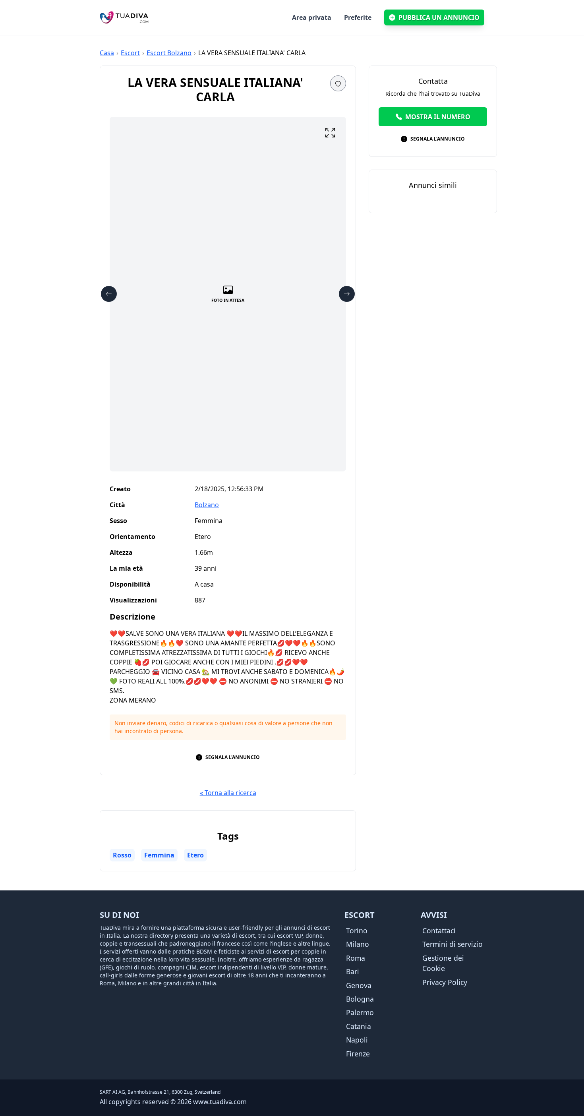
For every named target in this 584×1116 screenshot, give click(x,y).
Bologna (360, 999)
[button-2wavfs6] (347, 294)
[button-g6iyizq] (330, 132)
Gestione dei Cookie (443, 963)
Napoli (357, 1040)
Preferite (357, 17)
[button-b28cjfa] (109, 294)
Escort (130, 52)
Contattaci (439, 930)
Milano (357, 944)
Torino (356, 930)
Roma (355, 958)
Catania (358, 1026)
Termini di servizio (452, 944)
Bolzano (207, 504)
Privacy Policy (444, 982)
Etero (195, 855)
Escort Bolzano (169, 52)
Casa (107, 52)
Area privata (311, 17)
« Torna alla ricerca (228, 792)
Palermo (360, 1012)
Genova (358, 985)
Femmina (159, 855)
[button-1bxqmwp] (338, 83)
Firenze (358, 1053)
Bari (352, 971)
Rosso (122, 855)
